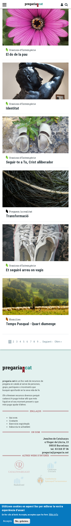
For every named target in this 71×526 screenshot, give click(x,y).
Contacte (13, 420)
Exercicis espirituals (19, 423)
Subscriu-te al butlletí (19, 426)
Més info (53, 514)
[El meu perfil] (62, 5)
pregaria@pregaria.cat (55, 452)
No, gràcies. (22, 521)
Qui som (13, 417)
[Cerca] (66, 5)
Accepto (7, 521)
